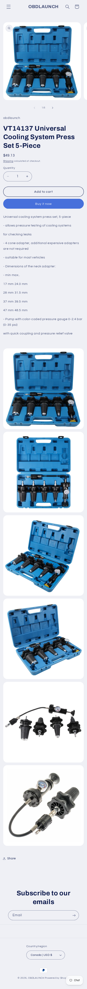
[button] (8, 6)
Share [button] (11, 858)
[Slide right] (52, 107)
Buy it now (43, 203)
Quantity (9, 168)
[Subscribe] (74, 915)
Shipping (8, 161)
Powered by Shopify (57, 978)
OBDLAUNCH (36, 978)
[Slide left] (34, 107)
